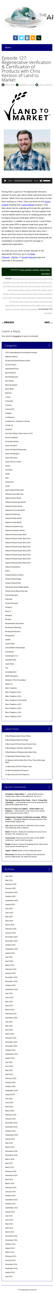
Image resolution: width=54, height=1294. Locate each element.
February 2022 (10, 1038)
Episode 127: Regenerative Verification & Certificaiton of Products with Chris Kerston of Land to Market (26, 69)
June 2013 (9, 1220)
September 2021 (11, 1054)
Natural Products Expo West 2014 (18, 543)
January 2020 (10, 1119)
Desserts (8, 429)
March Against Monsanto (14, 490)
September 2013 (11, 1208)
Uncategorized (10, 672)
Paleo (7, 571)
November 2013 (11, 1200)
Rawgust (8, 615)
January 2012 (10, 1260)
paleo (10, 290)
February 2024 (10, 969)
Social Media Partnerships (15, 648)
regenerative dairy (16, 301)
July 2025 (9, 909)
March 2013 (9, 1232)
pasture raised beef (32, 290)
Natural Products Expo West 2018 (18, 551)
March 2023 (9, 1010)
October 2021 (10, 1050)
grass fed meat (18, 286)
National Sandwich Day (14, 526)
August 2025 (10, 904)
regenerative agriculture (11, 297)
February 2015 (10, 1188)
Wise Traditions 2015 (13, 704)
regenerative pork (12, 305)
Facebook (15, 37)
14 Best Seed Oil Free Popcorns (17, 775)
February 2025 (10, 929)
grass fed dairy (41, 282)
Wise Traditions (11, 688)
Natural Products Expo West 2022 (18, 559)
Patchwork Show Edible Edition (17, 587)
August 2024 (10, 953)
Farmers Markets (11, 438)
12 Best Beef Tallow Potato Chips (17, 756)
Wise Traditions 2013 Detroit (16, 700)
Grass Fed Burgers (12, 454)
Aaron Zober (10, 84)
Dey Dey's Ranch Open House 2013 (19, 433)
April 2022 (9, 1030)
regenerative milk (45, 301)
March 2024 (9, 965)
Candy (7, 397)
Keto (7, 478)
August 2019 (10, 1139)
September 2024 (11, 949)
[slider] (47, 180)
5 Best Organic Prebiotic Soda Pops (18, 748)
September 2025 (11, 901)
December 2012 (11, 1236)
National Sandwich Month (15, 530)
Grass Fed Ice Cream (13, 462)
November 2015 (11, 1175)
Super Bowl (9, 664)
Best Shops (9, 381)
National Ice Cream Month (15, 510)
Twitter (21, 37)
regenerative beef (28, 297)
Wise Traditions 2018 (13, 708)
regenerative (47, 294)
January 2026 (10, 888)
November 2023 (11, 981)
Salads (8, 640)
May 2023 (9, 1002)
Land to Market (27, 205)
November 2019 (11, 1127)
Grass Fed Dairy (11, 458)
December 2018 (11, 1151)
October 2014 (10, 1196)
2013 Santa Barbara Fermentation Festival (21, 353)
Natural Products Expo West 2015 (18, 547)
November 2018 (11, 1155)
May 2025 (9, 917)
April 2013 (9, 1228)
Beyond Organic (11, 385)
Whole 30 (8, 684)
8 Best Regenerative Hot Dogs (16, 740)
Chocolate (9, 401)
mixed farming (46, 286)
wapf (38, 305)
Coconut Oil (9, 409)
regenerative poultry (27, 305)
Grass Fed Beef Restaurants (15, 450)
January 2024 (10, 973)
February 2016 (10, 1171)
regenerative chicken (44, 297)
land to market (34, 286)
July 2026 (9, 876)
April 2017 (9, 1163)
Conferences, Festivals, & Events (17, 421)
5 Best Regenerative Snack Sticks (18, 736)
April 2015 (9, 1179)
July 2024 (9, 957)
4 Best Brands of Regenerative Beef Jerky (21, 752)
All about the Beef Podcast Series (17, 361)
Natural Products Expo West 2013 (18, 538)
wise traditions (32, 309)
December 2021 (11, 1042)
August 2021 (10, 1058)
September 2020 (11, 1091)
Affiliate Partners (11, 357)
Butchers (8, 393)
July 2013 (9, 1216)
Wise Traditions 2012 (13, 692)
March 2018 (9, 1159)
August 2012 (10, 1248)
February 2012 (10, 1256)
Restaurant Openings (13, 627)
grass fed (19, 282)
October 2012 (10, 1244)
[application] (27, 180)
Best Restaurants (11, 377)
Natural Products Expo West (15, 535)
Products (8, 607)
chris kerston (32, 278)
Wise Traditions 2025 (13, 716)
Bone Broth (9, 389)
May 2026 (9, 880)
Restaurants (9, 636)
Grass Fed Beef (25, 270)
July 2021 (9, 1062)
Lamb (7, 486)
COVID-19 (9, 425)
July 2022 (9, 1022)
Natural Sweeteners (12, 567)
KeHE (7, 474)
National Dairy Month (13, 498)
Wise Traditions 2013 (13, 696)
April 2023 (9, 1006)
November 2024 (11, 941)
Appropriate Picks (12, 369)
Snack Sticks (10, 644)
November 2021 (11, 1046)
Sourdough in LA (11, 656)
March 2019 (9, 1147)
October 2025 (10, 896)
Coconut (8, 405)
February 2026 (10, 884)
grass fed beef (29, 282)
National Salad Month (13, 522)
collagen (8, 413)
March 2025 (9, 925)
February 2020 (10, 1115)
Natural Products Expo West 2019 (18, 555)
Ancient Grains (10, 365)
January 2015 (10, 1192)
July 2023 (9, 993)
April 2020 (9, 1107)
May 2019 (9, 1143)
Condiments (9, 417)
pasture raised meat (17, 294)
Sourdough (9, 652)
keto (26, 286)
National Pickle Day (12, 514)
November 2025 (11, 892)
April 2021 (9, 1074)
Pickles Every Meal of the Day (16, 591)
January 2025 (10, 933)
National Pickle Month (13, 518)
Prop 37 (8, 611)
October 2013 (10, 1204)
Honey (7, 466)
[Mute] (41, 180)
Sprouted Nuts (10, 660)
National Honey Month (13, 506)
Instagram (27, 37)
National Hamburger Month (15, 502)
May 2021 (9, 1070)
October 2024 (10, 945)
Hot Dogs (8, 470)
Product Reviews (11, 603)
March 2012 (9, 1252)
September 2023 (11, 989)
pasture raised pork (34, 294)
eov (13, 282)
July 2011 (8, 1276)
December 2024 (11, 937)
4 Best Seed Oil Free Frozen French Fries (20, 744)
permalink (48, 313)
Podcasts (35, 270)
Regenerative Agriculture (14, 623)
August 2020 (10, 1095)
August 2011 (10, 1272)
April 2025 (9, 921)
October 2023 (10, 985)
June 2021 (9, 1066)
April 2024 (9, 961)
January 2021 (10, 1082)
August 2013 (10, 1212)
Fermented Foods (12, 441)
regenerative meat (31, 301)
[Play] (5, 180)
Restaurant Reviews (12, 632)
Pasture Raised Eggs (13, 579)
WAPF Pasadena (11, 676)
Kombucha (9, 482)
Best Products (10, 373)
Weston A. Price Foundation (15, 680)
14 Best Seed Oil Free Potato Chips (18, 766)
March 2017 (9, 1167)
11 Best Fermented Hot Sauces (17, 770)
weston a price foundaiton (15, 309)
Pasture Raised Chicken (14, 575)
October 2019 (10, 1131)
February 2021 (10, 1078)
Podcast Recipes (11, 595)
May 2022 (9, 1026)
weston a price (46, 305)
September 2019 (11, 1135)
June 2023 (9, 998)
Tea (6, 668)
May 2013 (9, 1224)
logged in (17, 336)
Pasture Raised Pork (13, 583)
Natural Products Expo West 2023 (18, 563)
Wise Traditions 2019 (13, 712)
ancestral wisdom (19, 278)
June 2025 (9, 913)
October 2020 (10, 1086)
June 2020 (9, 1103)
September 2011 (11, 1268)
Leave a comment (45, 84)
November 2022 (11, 1018)
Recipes (8, 619)
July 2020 (9, 1099)
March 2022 (9, 1034)
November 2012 (11, 1240)
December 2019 (11, 1123)
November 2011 (11, 1264)
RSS (32, 37)
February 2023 (10, 1014)
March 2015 (9, 1183)
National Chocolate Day (14, 494)
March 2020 (9, 1111)
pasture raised (18, 290)
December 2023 (11, 977)
